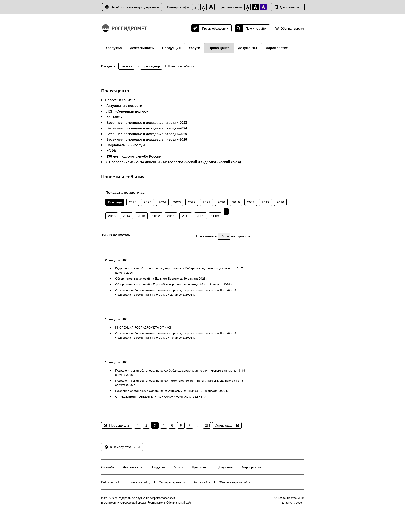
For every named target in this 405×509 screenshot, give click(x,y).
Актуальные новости (124, 105)
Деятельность (142, 47)
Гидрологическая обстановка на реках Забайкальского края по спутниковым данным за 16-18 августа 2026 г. (180, 372)
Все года (115, 202)
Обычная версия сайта (235, 482)
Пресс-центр (219, 47)
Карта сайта (201, 482)
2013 (141, 215)
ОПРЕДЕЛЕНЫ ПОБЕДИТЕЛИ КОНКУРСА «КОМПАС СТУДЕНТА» (160, 396)
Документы (247, 47)
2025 (147, 202)
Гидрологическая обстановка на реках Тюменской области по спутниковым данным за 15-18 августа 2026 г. (179, 382)
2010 (185, 215)
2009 (200, 215)
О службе (114, 47)
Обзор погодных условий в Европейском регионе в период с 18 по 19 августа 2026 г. (174, 284)
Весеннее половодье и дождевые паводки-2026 (146, 139)
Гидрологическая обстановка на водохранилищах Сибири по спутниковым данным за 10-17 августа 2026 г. (179, 270)
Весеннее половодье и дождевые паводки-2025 (146, 134)
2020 (221, 202)
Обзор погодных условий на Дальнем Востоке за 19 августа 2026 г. (161, 278)
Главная (126, 66)
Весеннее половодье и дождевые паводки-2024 (146, 128)
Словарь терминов (172, 482)
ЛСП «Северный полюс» (127, 111)
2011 (171, 215)
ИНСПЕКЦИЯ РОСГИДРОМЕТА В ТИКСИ (143, 327)
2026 (132, 202)
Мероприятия (276, 47)
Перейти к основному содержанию (135, 7)
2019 (236, 202)
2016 (280, 202)
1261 (207, 425)
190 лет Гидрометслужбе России (133, 156)
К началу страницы (125, 446)
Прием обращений (215, 28)
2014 (126, 215)
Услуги (194, 47)
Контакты (114, 116)
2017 (265, 202)
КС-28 (111, 150)
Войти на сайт (111, 482)
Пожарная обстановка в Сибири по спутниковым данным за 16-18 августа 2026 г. (171, 390)
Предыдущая (119, 425)
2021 (206, 202)
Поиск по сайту (256, 28)
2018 (251, 202)
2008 (215, 215)
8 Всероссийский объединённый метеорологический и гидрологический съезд (173, 162)
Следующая (224, 425)
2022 (192, 202)
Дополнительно (290, 7)
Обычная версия (292, 28)
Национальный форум (125, 145)
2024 (162, 202)
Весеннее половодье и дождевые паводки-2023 (146, 122)
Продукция (171, 47)
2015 (112, 215)
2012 (156, 215)
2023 (177, 202)
